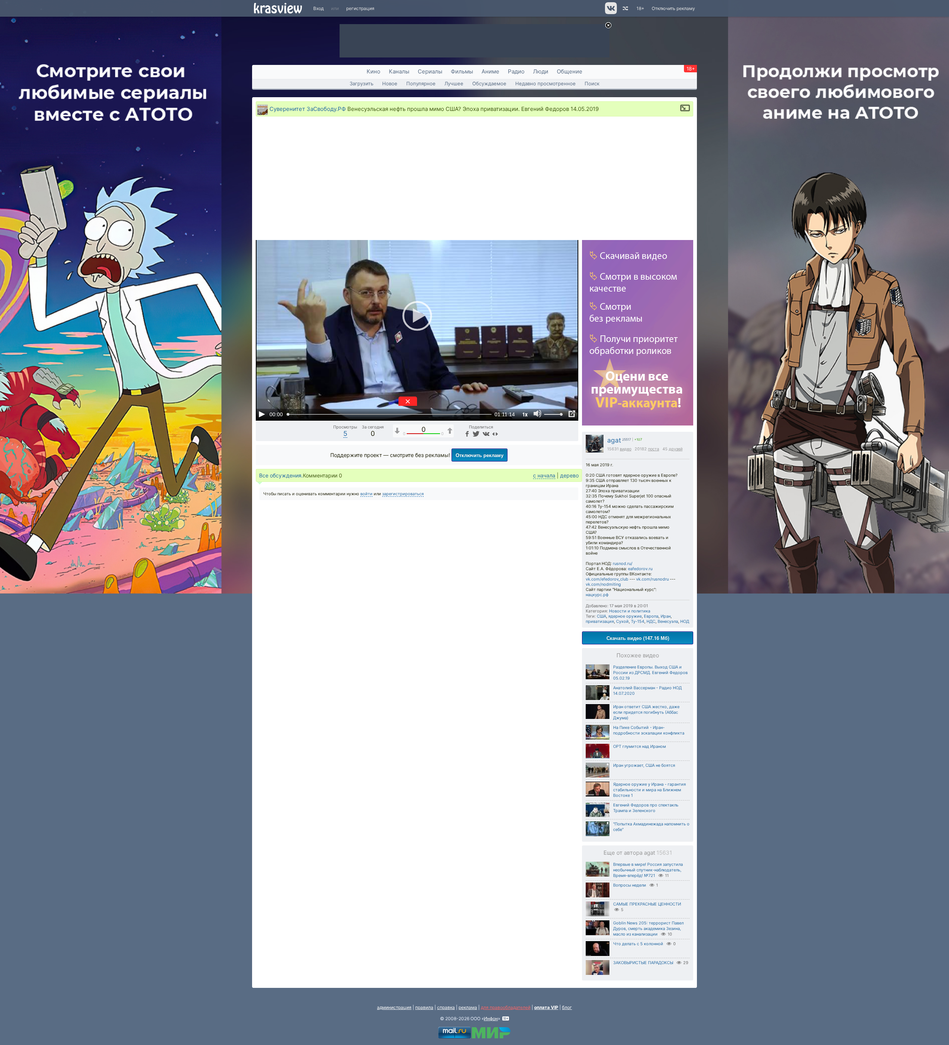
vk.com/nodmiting (603, 584)
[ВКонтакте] (485, 433)
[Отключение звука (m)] (537, 414)
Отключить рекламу (673, 8)
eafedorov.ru (640, 568)
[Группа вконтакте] (610, 12)
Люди (540, 71)
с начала (544, 475)
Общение (569, 71)
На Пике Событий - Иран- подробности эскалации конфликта (648, 730)
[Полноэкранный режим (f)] (571, 414)
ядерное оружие (625, 616)
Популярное (421, 83)
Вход (318, 8)
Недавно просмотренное (545, 83)
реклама (468, 1007)
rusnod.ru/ (622, 563)
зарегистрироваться (403, 493)
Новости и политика (629, 611)
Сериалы (430, 71)
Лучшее (453, 83)
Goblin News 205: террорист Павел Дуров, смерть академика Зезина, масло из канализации (648, 928)
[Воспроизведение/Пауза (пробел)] (261, 414)
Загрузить (361, 83)
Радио (516, 71)
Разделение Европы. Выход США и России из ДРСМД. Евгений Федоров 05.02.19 (650, 672)
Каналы (399, 71)
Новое (389, 83)
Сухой (622, 621)
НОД (684, 621)
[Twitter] (475, 433)
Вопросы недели (629, 885)
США (601, 616)
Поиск (592, 83)
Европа (651, 616)
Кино (373, 71)
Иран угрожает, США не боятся (644, 765)
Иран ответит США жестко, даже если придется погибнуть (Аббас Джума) (646, 712)
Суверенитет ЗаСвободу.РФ (308, 108)
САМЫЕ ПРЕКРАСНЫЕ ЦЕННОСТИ (647, 904)
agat (614, 440)
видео (625, 449)
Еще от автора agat (638, 852)
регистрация (360, 8)
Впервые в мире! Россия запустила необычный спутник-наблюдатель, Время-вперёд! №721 (648, 870)
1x (525, 414)
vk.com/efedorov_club (607, 579)
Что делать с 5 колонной (638, 943)
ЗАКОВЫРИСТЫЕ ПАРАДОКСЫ (643, 962)
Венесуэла (668, 621)
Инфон (491, 1018)
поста (653, 449)
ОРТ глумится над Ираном (639, 746)
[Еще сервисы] (495, 433)
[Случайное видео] (625, 8)
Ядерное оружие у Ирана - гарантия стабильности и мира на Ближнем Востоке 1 (649, 790)
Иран (666, 616)
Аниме (490, 71)
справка (446, 1007)
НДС (651, 621)
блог (567, 1007)
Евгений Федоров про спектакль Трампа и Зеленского (645, 807)
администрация (394, 1007)
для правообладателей (505, 1007)
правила (424, 1007)
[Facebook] (466, 433)
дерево (569, 475)
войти (366, 493)
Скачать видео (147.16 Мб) (637, 637)
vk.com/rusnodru (652, 579)
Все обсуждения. (281, 475)
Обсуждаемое (489, 83)
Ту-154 (637, 621)
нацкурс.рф (597, 594)
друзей (675, 449)
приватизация (600, 621)
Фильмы (462, 71)
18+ (640, 8)
